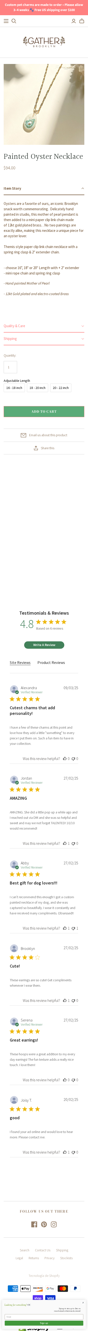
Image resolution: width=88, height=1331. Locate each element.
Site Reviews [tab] (20, 662)
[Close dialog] (83, 1303)
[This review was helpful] (64, 758)
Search (24, 1250)
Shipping (62, 1250)
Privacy (49, 1258)
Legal (19, 1258)
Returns (34, 1258)
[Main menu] (6, 21)
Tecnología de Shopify (44, 1275)
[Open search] (13, 21)
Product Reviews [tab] (51, 662)
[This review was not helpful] (73, 758)
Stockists (66, 1258)
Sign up (44, 1323)
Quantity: (10, 355)
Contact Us (42, 1250)
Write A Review (44, 645)
